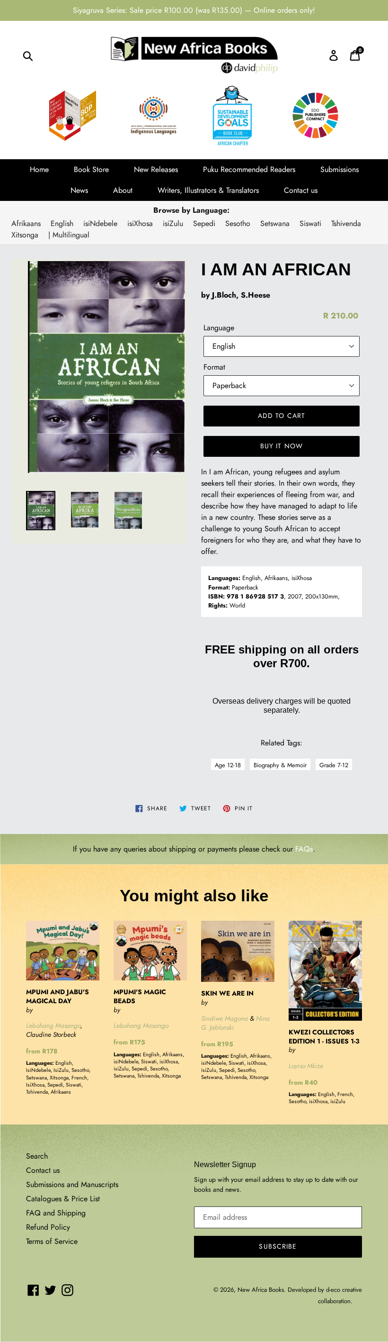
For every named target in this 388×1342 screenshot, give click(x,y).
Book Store (91, 169)
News (79, 190)
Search (37, 1156)
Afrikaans (26, 223)
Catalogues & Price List (63, 1198)
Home (39, 169)
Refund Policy (48, 1227)
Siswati (310, 223)
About (122, 190)
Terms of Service (52, 1241)
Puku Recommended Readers (249, 169)
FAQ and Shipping (56, 1212)
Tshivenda (346, 223)
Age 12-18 (228, 765)
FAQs (304, 848)
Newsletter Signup (225, 1165)
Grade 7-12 (333, 765)
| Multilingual (68, 234)
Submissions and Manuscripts (72, 1184)
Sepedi (204, 223)
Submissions (339, 169)
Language (218, 327)
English (62, 223)
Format (214, 367)
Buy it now (281, 446)
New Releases (156, 169)
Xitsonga (24, 234)
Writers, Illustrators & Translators (208, 190)
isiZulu (173, 223)
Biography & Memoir (280, 765)
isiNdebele (100, 223)
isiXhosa (140, 223)
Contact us (300, 190)
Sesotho (237, 223)
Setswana (275, 223)
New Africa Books (261, 1289)
